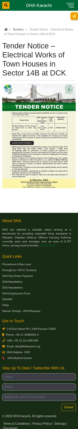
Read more (48, 245)
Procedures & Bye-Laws (16, 264)
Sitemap (60, 423)
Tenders (18, 29)
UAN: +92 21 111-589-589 (22, 340)
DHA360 (7, 299)
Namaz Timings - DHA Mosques (21, 310)
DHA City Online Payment (17, 275)
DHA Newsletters (12, 281)
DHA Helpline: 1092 (18, 352)
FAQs (5, 305)
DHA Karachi (39, 5)
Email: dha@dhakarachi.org (23, 346)
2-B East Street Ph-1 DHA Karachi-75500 (31, 328)
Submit (68, 407)
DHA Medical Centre (19, 358)
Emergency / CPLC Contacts (19, 270)
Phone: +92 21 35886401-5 (22, 334)
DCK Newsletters (12, 287)
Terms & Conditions (16, 423)
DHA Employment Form (16, 293)
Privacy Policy (41, 423)
